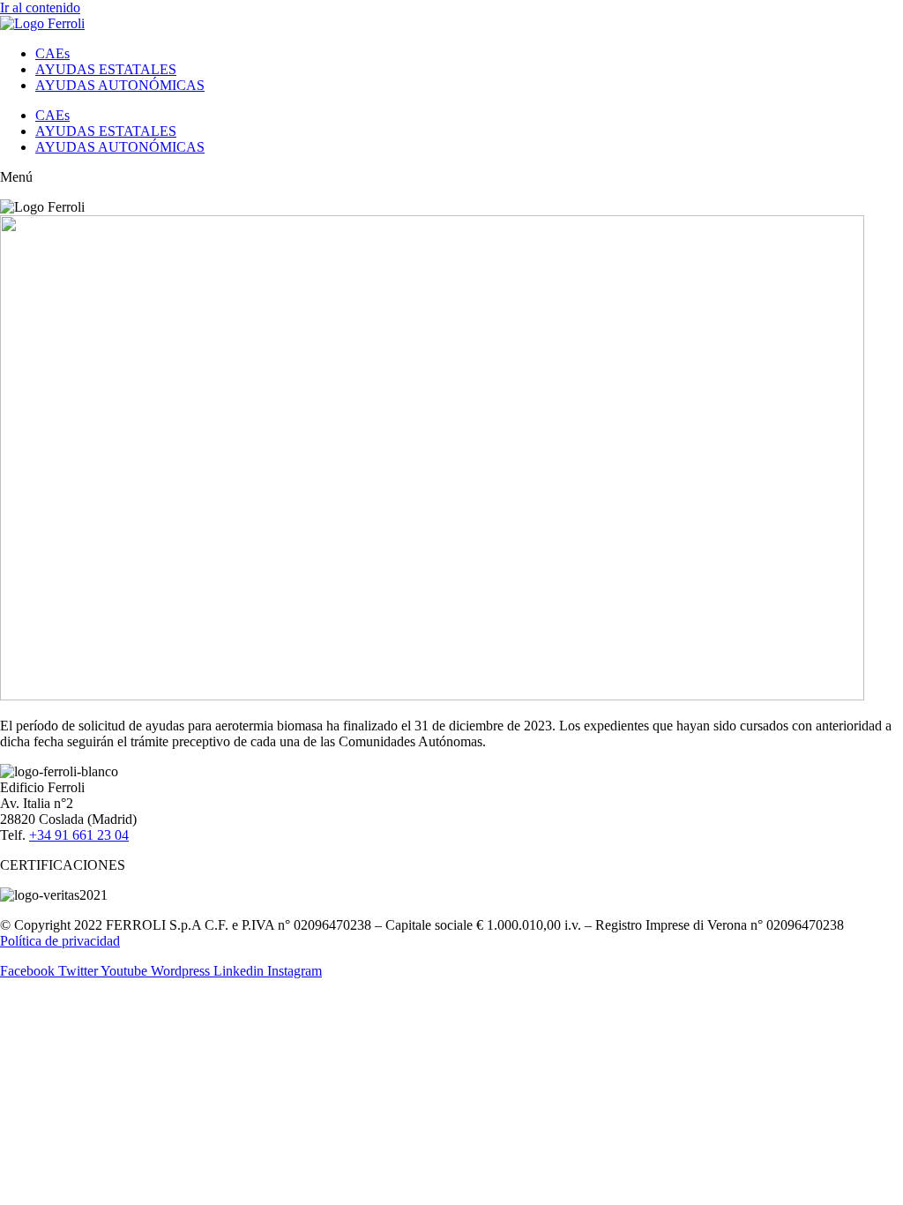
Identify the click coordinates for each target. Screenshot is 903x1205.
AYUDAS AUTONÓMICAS (120, 85)
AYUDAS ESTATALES (105, 69)
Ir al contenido (40, 7)
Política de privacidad (60, 940)
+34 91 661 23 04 (79, 834)
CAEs (52, 53)
